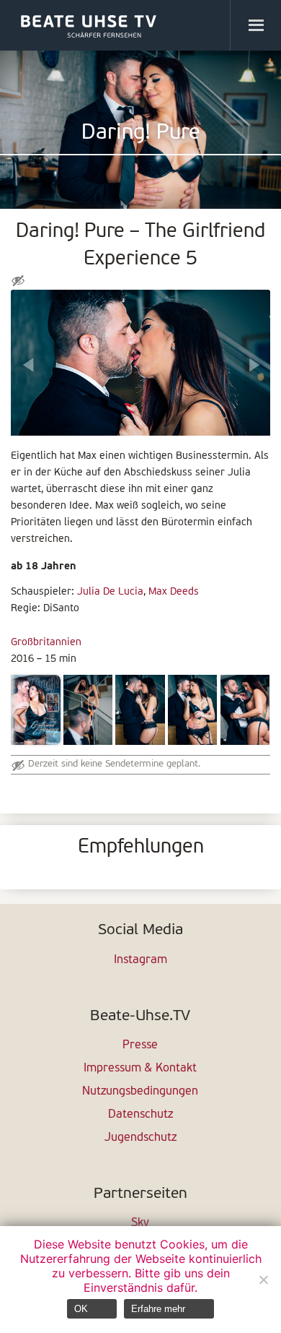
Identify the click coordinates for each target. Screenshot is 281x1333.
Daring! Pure (140, 133)
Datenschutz (140, 1115)
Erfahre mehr (158, 1308)
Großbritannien (46, 642)
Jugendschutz (140, 1138)
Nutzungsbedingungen (140, 1091)
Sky (140, 1223)
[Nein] (263, 1279)
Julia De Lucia (110, 592)
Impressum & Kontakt (140, 1068)
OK (81, 1308)
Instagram (140, 960)
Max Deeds (173, 592)
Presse (140, 1045)
